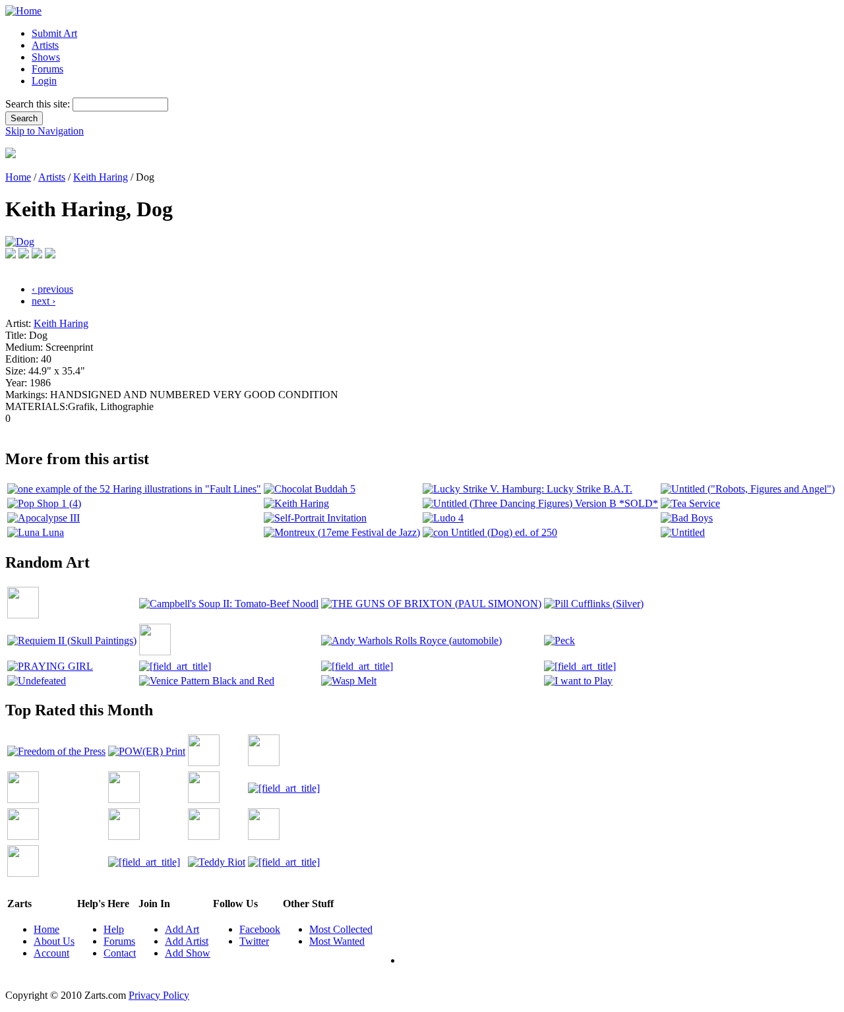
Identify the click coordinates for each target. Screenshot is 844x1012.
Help (114, 929)
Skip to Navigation (44, 130)
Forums (47, 68)
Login (44, 80)
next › (43, 301)
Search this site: (39, 103)
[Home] (23, 10)
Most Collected (341, 929)
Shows (46, 57)
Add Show (187, 953)
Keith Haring (100, 177)
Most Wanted (337, 941)
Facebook (259, 929)
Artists (45, 45)
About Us (54, 941)
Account (51, 953)
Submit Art (54, 33)
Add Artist (186, 941)
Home (18, 177)
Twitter (254, 941)
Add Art (182, 929)
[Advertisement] (245, 429)
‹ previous (52, 289)
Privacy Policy (159, 995)
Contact (120, 953)
